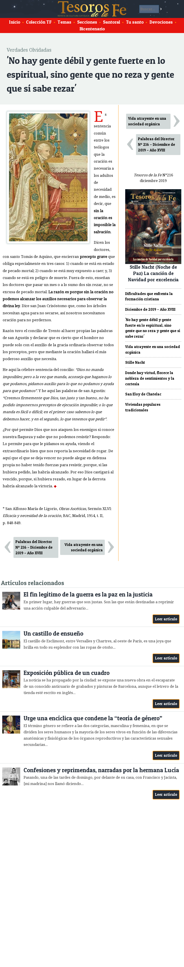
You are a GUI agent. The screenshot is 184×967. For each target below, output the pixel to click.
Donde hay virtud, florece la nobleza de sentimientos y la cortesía (149, 378)
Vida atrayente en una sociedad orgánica (84, 547)
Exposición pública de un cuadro (67, 672)
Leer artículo (166, 619)
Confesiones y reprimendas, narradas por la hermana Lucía (101, 770)
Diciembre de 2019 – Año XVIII (150, 309)
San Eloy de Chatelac (143, 394)
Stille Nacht (135, 362)
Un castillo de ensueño (53, 633)
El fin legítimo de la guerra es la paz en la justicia (88, 594)
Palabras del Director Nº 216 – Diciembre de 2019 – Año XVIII (34, 547)
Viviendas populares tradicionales (142, 407)
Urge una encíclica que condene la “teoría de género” (93, 718)
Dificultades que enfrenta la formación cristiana (149, 296)
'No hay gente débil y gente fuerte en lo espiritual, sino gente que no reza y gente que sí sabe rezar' (152, 328)
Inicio (14, 22)
